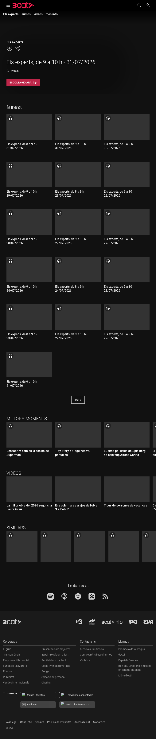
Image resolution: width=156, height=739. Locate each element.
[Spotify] (50, 596)
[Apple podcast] (64, 596)
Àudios (14, 107)
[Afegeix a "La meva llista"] (9, 48)
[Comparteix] (17, 48)
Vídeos (13, 473)
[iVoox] (92, 596)
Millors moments (26, 418)
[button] (39, 642)
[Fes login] (147, 5)
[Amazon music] (78, 596)
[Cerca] (141, 5)
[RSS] (105, 596)
